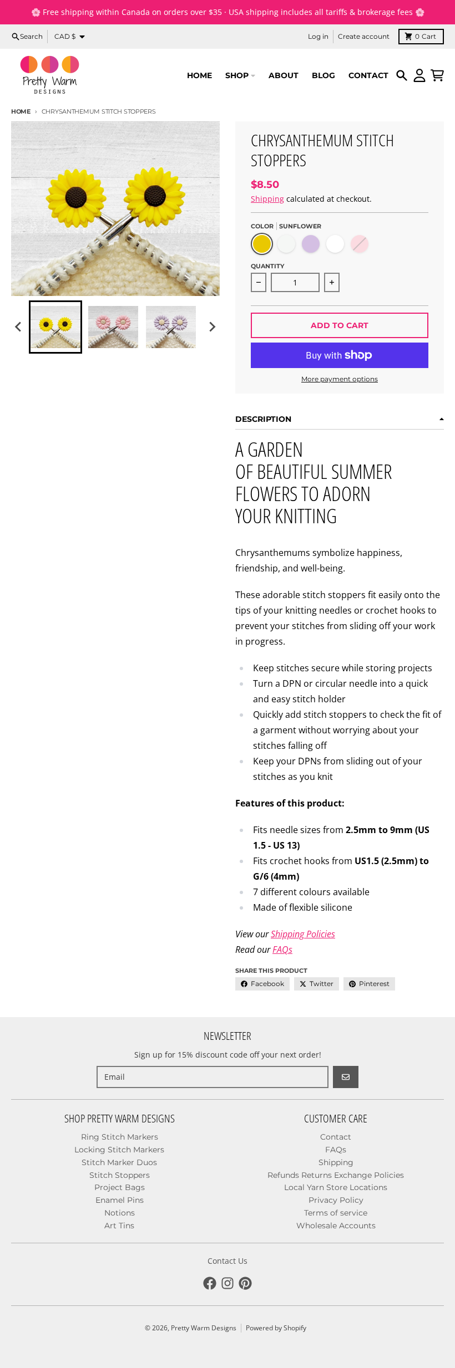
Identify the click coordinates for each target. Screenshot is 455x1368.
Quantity (267, 266)
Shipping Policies (303, 934)
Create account (364, 36)
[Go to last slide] (19, 327)
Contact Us (227, 1260)
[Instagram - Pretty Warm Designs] (227, 1283)
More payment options (339, 379)
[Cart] (437, 75)
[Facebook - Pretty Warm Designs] (209, 1283)
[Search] (401, 75)
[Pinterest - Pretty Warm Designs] (245, 1283)
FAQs (282, 949)
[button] (55, 327)
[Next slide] (212, 327)
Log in (318, 36)
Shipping (267, 198)
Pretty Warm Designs (203, 1328)
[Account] (419, 75)
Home (21, 111)
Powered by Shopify (276, 1328)
